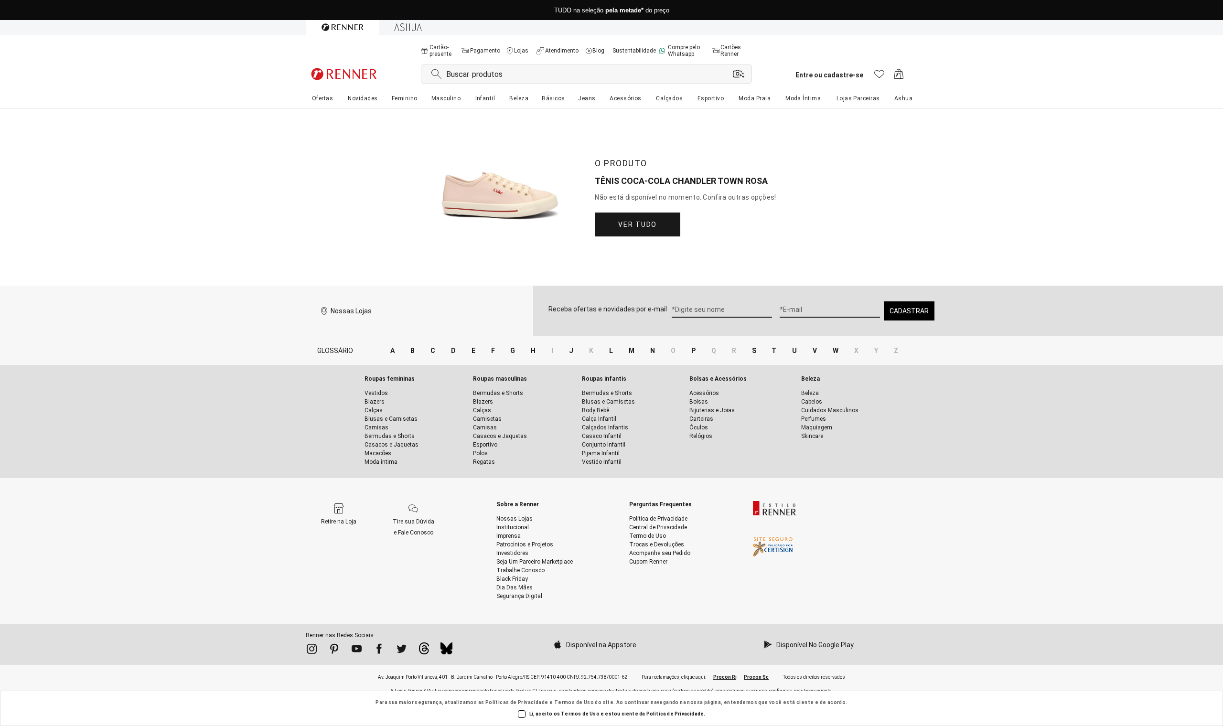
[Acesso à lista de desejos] (879, 76)
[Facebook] (379, 650)
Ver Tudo (637, 224)
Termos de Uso (574, 702)
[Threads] (424, 651)
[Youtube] (357, 650)
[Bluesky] (446, 651)
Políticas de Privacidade (516, 702)
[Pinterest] (334, 650)
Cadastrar (909, 311)
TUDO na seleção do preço (611, 10)
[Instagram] (312, 650)
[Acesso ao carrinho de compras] (899, 76)
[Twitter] (402, 650)
